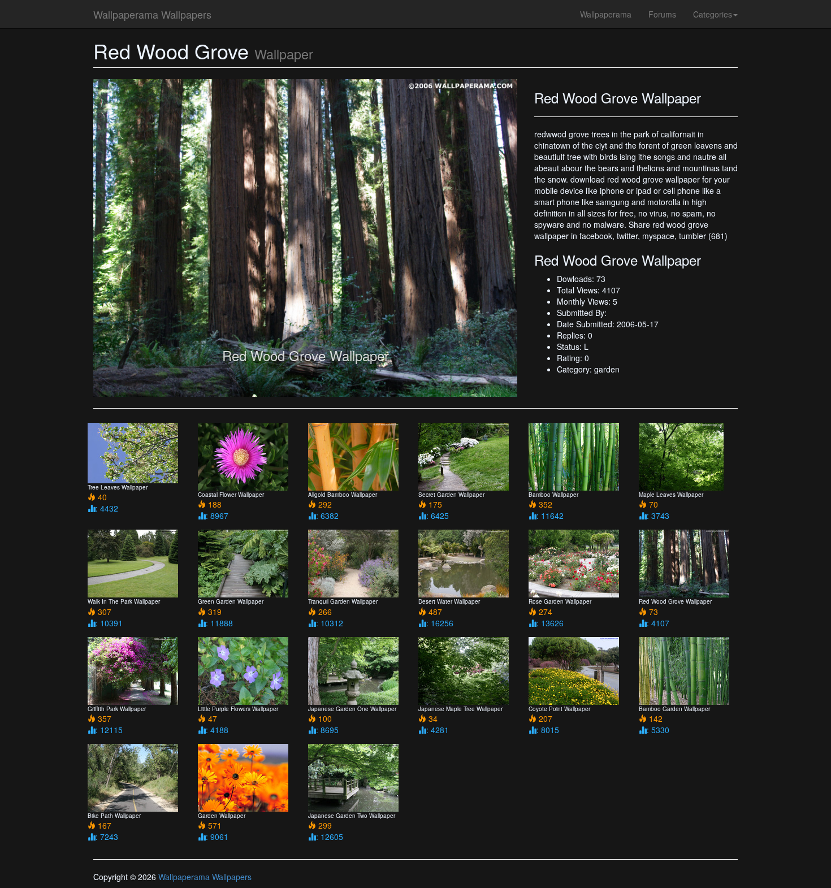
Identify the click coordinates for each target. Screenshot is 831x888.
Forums (662, 14)
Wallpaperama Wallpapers (152, 14)
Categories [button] (712, 14)
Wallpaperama (605, 14)
